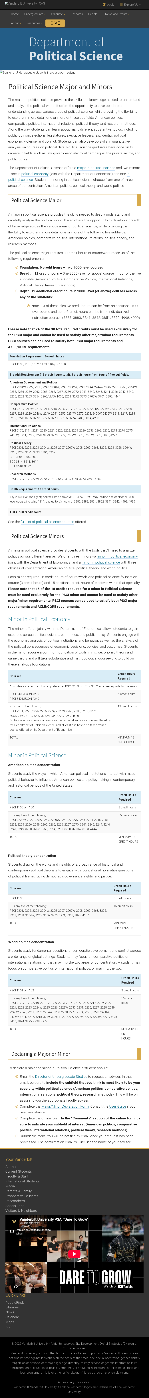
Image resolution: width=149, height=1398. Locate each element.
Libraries (12, 1307)
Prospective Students (21, 1196)
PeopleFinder (15, 1302)
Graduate (57, 14)
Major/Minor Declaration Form (65, 1106)
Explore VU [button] (131, 4)
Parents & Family (18, 1191)
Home (15, 14)
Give (55, 23)
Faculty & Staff (16, 1176)
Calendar (12, 1317)
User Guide (117, 1106)
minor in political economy (117, 556)
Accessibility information (74, 1382)
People (92, 14)
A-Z (8, 1327)
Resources (33, 23)
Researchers (15, 1201)
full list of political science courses (47, 522)
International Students (22, 1181)
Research (77, 14)
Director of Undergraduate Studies (61, 1076)
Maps (9, 1322)
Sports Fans (14, 1206)
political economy (35, 174)
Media (10, 1186)
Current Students (18, 1171)
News (9, 1312)
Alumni (10, 1167)
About (15, 23)
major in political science (96, 168)
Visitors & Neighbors (21, 1210)
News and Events (116, 14)
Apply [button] (110, 4)
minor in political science (101, 562)
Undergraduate (33, 14)
